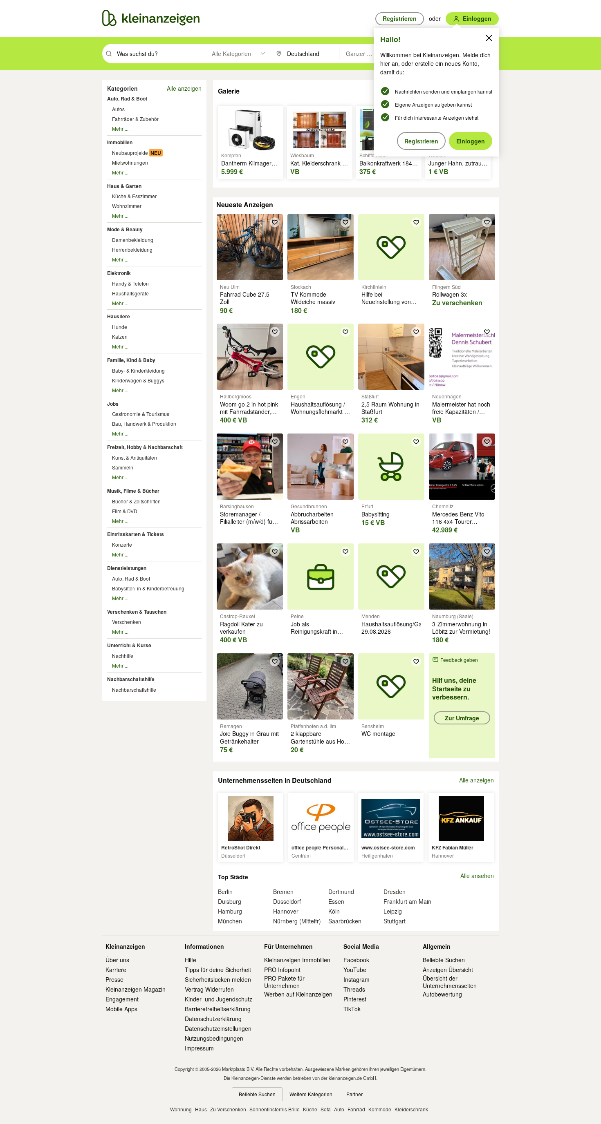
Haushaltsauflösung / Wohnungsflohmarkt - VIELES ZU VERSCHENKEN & (318, 415)
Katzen (120, 336)
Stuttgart (394, 921)
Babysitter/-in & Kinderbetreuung (148, 588)
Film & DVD (124, 510)
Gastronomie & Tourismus (140, 413)
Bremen (283, 891)
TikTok (352, 1009)
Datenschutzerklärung (213, 1019)
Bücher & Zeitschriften (136, 501)
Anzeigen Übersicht (448, 969)
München (230, 921)
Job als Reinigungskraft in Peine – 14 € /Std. (314, 631)
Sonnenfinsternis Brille (274, 1109)
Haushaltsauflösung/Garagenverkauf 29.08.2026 (408, 627)
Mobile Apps (121, 1009)
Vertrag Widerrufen (209, 989)
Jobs (113, 403)
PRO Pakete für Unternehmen (284, 981)
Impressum (199, 1048)
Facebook (356, 960)
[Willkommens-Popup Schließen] (489, 38)
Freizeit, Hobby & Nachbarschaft (145, 447)
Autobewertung (442, 994)
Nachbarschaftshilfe (131, 679)
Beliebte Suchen (444, 960)
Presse (114, 979)
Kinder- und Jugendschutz (218, 999)
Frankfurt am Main (407, 901)
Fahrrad (356, 1109)
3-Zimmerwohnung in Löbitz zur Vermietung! (461, 627)
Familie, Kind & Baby (131, 360)
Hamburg (230, 911)
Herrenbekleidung (132, 249)
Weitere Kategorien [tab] (310, 1093)
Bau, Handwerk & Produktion (144, 423)
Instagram (356, 979)
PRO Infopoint (282, 969)
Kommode (379, 1109)
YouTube (354, 969)
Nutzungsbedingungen (214, 1038)
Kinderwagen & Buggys (138, 380)
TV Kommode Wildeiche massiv (313, 298)
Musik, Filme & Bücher (133, 490)
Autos (118, 108)
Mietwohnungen (130, 162)
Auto (339, 1109)
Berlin (225, 891)
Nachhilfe (122, 655)
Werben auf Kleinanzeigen (298, 994)
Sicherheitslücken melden (218, 979)
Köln (334, 911)
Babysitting (375, 514)
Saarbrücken (344, 921)
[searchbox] (160, 53)
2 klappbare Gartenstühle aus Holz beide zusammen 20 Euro (319, 744)
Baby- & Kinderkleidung (138, 370)
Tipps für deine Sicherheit (218, 969)
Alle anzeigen (184, 88)
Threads (354, 989)
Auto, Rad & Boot (127, 98)
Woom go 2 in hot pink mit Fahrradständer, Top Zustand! (249, 411)
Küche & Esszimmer (134, 195)
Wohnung (181, 1109)
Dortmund (341, 891)
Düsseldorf (287, 901)
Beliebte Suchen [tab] (257, 1093)
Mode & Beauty (125, 229)
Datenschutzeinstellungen (218, 1028)
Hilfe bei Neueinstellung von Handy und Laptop (386, 301)
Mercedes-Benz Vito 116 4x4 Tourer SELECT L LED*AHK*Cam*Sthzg (460, 525)
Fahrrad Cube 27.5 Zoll (244, 298)
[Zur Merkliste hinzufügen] (275, 222)
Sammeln (122, 467)
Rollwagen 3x (449, 294)
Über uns (117, 960)
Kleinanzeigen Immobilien (297, 960)
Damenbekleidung (132, 239)
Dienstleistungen (126, 568)
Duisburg (229, 901)
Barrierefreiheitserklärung (218, 1009)
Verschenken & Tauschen (136, 611)
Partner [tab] (354, 1093)
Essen (336, 901)
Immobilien (119, 142)
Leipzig (392, 911)
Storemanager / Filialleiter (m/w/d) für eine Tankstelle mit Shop (247, 525)
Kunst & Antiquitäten (134, 457)
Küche (310, 1109)
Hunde (119, 326)
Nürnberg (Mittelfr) (297, 921)
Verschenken (126, 621)
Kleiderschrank (411, 1109)
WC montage (378, 733)
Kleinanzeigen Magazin (135, 989)
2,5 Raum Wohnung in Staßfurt (390, 408)
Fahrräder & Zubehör (135, 118)
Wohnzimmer (126, 205)
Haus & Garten (124, 186)
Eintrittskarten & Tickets (135, 534)
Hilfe (190, 960)
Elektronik (119, 273)
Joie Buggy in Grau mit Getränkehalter (249, 737)
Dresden (394, 891)
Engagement (122, 999)
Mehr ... (120, 128)
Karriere (115, 969)
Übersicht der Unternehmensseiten (450, 981)
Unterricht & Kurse (129, 645)
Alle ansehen (477, 876)
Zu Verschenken (228, 1109)
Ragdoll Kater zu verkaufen (241, 627)
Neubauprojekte (130, 152)
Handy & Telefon (130, 283)
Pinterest (354, 999)
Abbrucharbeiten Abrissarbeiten (312, 517)
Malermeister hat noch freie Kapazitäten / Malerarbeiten (461, 411)
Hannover (285, 911)
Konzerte (122, 544)
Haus (201, 1109)
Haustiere (118, 316)
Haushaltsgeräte (130, 293)
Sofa (326, 1109)
